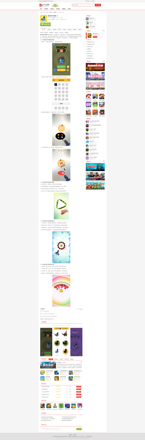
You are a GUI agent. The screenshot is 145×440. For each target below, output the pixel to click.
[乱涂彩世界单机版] (42, 372)
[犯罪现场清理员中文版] (71, 372)
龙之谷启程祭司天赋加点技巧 (49, 420)
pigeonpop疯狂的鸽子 (45, 391)
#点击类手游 (61, 32)
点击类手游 (66, 359)
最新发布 (74, 434)
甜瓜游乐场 (89, 51)
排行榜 (69, 8)
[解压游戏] (48, 365)
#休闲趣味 (66, 32)
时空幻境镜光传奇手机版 (94, 121)
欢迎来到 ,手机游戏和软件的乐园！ (47, 1)
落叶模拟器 (48, 376)
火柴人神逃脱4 (92, 26)
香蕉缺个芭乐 (92, 18)
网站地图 (70, 434)
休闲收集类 (56, 359)
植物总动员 (89, 39)
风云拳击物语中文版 (90, 44)
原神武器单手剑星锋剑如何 (69, 420)
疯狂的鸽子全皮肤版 (45, 386)
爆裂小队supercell (90, 53)
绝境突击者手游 (77, 376)
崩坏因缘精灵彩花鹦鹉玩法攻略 (70, 418)
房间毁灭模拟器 (63, 376)
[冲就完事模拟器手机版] (56, 372)
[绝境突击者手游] (71, 378)
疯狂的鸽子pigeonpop (45, 394)
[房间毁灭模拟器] (56, 378)
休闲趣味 (71, 359)
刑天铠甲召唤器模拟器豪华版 (95, 125)
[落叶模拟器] (42, 378)
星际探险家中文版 (90, 58)
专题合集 (64, 8)
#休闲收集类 (51, 32)
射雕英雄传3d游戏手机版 (94, 133)
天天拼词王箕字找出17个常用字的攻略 (50, 418)
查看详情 (78, 386)
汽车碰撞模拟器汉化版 (93, 153)
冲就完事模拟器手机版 (64, 370)
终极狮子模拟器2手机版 (94, 137)
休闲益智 (61, 359)
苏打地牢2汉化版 (92, 129)
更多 (81, 362)
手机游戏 (46, 8)
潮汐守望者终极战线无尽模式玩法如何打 (72, 417)
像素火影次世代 (95, 33)
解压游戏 (50, 359)
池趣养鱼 (91, 22)
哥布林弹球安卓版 (92, 149)
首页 (41, 8)
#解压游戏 (46, 32)
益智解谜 (55, 12)
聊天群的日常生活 (92, 145)
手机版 (88, 1)
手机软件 (52, 8)
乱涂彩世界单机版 (49, 370)
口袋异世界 (91, 141)
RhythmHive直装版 (93, 157)
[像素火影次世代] (89, 35)
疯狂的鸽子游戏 (44, 389)
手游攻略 (58, 8)
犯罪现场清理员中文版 (78, 370)
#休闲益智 (56, 32)
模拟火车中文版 (90, 46)
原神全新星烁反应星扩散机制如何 (49, 417)
